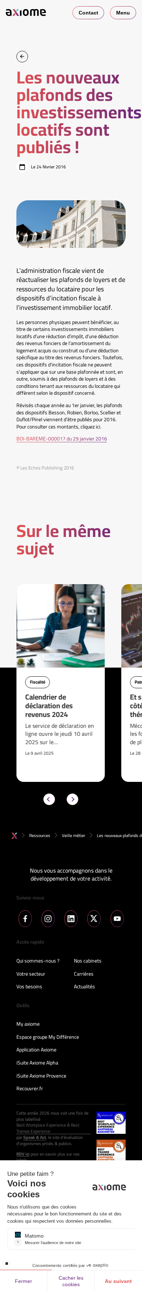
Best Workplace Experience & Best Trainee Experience (47, 1128)
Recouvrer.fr (29, 1088)
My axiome (28, 1024)
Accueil (14, 836)
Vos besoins (29, 986)
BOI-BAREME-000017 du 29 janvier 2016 (61, 439)
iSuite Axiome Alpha (37, 1063)
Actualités (84, 986)
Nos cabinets (88, 961)
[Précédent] (49, 799)
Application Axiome (36, 1050)
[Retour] (22, 56)
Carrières (84, 974)
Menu (123, 13)
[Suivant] (72, 799)
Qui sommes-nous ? (37, 961)
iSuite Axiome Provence (41, 1076)
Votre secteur (30, 974)
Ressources (39, 835)
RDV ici (22, 1154)
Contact (88, 13)
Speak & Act (34, 1138)
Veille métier (73, 835)
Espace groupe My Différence (47, 1037)
